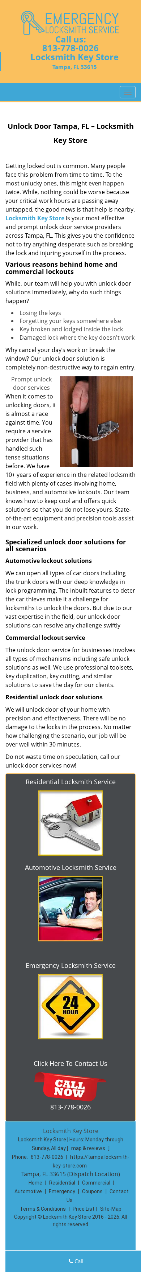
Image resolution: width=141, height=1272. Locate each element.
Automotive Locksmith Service (70, 867)
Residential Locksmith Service (71, 781)
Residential (62, 1183)
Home (35, 1183)
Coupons (92, 1191)
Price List (83, 1209)
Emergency (62, 1191)
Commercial (96, 1183)
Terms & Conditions (43, 1209)
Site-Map (110, 1209)
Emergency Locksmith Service (71, 965)
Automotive (28, 1191)
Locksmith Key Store (34, 218)
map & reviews (88, 1148)
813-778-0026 (70, 48)
